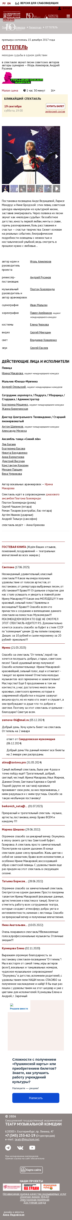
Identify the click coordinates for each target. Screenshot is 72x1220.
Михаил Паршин (12, 469)
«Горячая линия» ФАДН (34, 1197)
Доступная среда (34, 1202)
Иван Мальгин (38, 305)
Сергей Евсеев (39, 348)
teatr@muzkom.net (27, 1139)
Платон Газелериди (42, 289)
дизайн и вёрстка (13, 1213)
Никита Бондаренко (14, 452)
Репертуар (35, 27)
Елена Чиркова (39, 324)
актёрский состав (55, 111)
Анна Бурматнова (13, 457)
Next (54, 155)
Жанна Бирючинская (15, 409)
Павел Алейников (41, 313)
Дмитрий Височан (13, 461)
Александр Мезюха (14, 431)
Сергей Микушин (40, 332)
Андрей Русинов (40, 277)
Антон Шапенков (12, 426)
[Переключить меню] (68, 16)
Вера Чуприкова (12, 474)
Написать (36, 1098)
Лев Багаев (9, 444)
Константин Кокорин (15, 465)
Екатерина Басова (13, 448)
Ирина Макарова (12, 373)
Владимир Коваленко (43, 340)
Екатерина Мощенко (15, 404)
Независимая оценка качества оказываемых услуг (34, 1194)
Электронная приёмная (34, 1199)
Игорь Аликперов (40, 261)
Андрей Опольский (14, 387)
